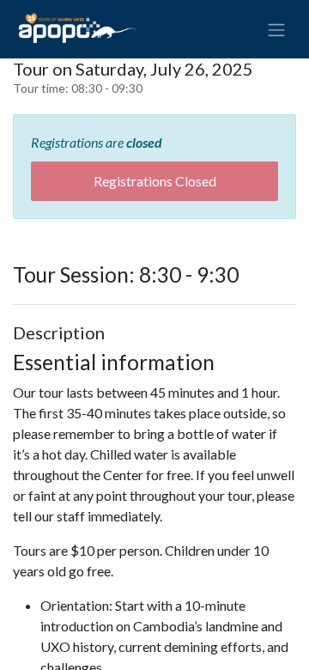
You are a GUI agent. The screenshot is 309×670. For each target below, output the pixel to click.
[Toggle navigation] (276, 29)
